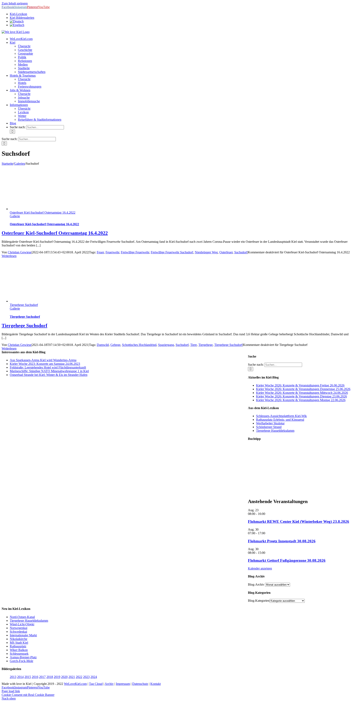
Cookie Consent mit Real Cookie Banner (28, 694)
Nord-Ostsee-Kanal (22, 617)
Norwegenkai (18, 628)
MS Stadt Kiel (19, 642)
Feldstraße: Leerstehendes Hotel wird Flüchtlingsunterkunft (48, 367)
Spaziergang (166, 345)
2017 (42, 677)
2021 (71, 677)
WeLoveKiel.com (75, 683)
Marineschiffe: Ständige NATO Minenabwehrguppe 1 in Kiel (49, 371)
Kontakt (155, 683)
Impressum (123, 683)
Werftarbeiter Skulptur (270, 423)
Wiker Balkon (19, 650)
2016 (35, 677)
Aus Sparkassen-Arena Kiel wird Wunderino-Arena (43, 360)
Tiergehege (205, 345)
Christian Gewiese (19, 252)
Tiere (193, 345)
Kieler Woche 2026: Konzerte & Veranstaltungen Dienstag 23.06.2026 (301, 396)
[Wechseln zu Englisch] (17, 25)
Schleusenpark (19, 653)
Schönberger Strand (269, 427)
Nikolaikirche (18, 639)
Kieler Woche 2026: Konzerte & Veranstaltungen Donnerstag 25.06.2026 (303, 389)
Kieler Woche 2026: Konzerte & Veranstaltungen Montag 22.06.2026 (300, 400)
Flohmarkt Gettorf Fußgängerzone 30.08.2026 (287, 560)
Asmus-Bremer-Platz (23, 657)
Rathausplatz (18, 646)
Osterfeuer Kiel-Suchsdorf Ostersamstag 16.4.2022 (42, 212)
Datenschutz (140, 683)
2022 (79, 677)
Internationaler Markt (23, 635)
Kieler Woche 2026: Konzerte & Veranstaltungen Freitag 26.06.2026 (300, 385)
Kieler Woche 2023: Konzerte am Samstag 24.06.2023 (45, 363)
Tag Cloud (96, 683)
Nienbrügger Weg (206, 252)
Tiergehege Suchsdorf (24, 305)
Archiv (109, 683)
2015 (27, 677)
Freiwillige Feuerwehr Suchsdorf (172, 252)
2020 (64, 677)
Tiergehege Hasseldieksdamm (275, 430)
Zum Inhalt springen (15, 3)
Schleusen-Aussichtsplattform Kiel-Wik (281, 416)
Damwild (103, 345)
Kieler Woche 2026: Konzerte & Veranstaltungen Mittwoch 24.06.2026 (302, 392)
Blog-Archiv (256, 584)
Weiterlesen (9, 256)
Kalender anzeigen (260, 568)
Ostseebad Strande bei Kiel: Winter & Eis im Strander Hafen (48, 374)
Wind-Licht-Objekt (22, 624)
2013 (13, 677)
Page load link (11, 691)
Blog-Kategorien (259, 600)
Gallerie (15, 216)
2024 (93, 677)
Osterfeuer (226, 252)
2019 (57, 677)
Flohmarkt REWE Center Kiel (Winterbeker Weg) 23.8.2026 (298, 521)
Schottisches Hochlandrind (139, 345)
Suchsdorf (240, 252)
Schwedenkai (18, 631)
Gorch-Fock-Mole (21, 661)
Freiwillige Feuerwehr (135, 252)
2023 (86, 677)
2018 (49, 677)
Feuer (100, 252)
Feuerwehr (112, 252)
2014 (20, 677)
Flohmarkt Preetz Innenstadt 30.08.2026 (282, 541)
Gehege (115, 345)
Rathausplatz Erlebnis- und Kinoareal (280, 419)
